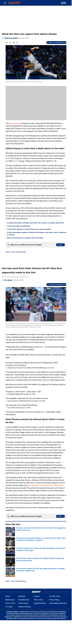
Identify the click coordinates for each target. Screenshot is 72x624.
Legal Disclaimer (40, 603)
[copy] (17, 42)
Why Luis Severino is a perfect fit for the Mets (25, 238)
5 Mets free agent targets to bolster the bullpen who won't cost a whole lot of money (36, 234)
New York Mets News (19, 252)
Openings (21, 596)
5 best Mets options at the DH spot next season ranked (28, 229)
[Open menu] (5, 3)
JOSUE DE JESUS (11, 38)
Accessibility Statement (58, 603)
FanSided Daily (23, 600)
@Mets (15, 355)
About (7, 596)
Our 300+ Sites (54, 596)
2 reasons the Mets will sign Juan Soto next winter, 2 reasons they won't (35, 223)
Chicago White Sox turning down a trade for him (45, 485)
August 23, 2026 (48, 368)
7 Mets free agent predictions (18, 226)
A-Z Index (8, 607)
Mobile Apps (10, 600)
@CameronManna (23, 363)
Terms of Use (10, 603)
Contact (37, 596)
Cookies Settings (24, 607)
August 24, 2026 (39, 401)
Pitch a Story (38, 600)
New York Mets (14, 123)
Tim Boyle (8, 280)
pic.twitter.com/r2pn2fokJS (16, 365)
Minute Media (14, 611)
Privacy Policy (54, 600)
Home (8, 252)
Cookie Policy (23, 603)
